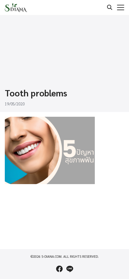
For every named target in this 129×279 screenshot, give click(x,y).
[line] (70, 269)
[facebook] (59, 269)
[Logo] (16, 7)
